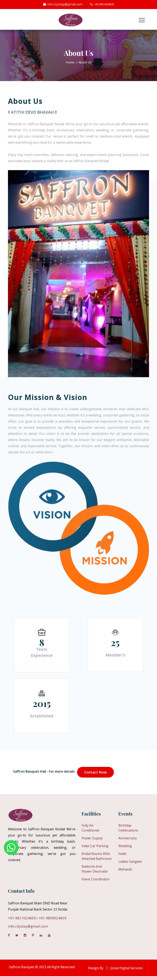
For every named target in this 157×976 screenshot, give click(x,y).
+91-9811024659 (22, 918)
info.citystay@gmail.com (65, 4)
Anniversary (127, 838)
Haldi (122, 853)
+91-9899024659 (52, 918)
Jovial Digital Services (126, 968)
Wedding (125, 846)
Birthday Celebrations (128, 828)
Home (70, 62)
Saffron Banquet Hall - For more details (44, 771)
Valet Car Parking (95, 846)
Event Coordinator (96, 879)
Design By (95, 968)
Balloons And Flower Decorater (95, 869)
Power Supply (92, 838)
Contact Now (95, 772)
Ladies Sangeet (130, 861)
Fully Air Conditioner (91, 828)
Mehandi (125, 869)
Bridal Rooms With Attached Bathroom (97, 856)
